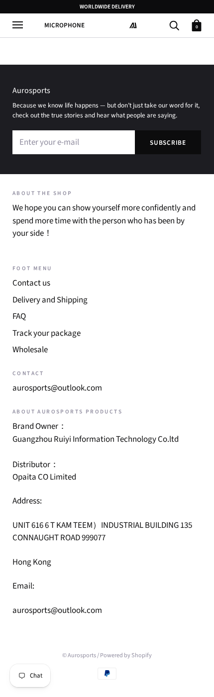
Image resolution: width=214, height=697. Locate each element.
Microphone (64, 25)
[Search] (174, 24)
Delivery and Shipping (50, 300)
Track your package (46, 333)
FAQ (19, 316)
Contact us (31, 283)
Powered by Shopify (126, 655)
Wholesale (30, 350)
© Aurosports (79, 655)
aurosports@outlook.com (57, 388)
